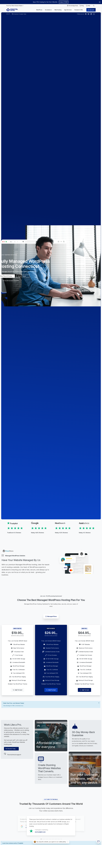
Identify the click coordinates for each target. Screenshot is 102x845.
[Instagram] (94, 14)
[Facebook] (85, 14)
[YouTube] (88, 14)
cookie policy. (62, 841)
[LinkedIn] (91, 14)
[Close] (99, 2)
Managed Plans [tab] (52, 616)
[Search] (94, 5)
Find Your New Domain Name (14, 5)
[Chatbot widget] (98, 841)
